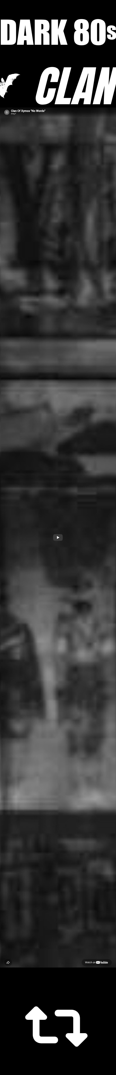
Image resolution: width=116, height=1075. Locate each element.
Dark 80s (58, 32)
